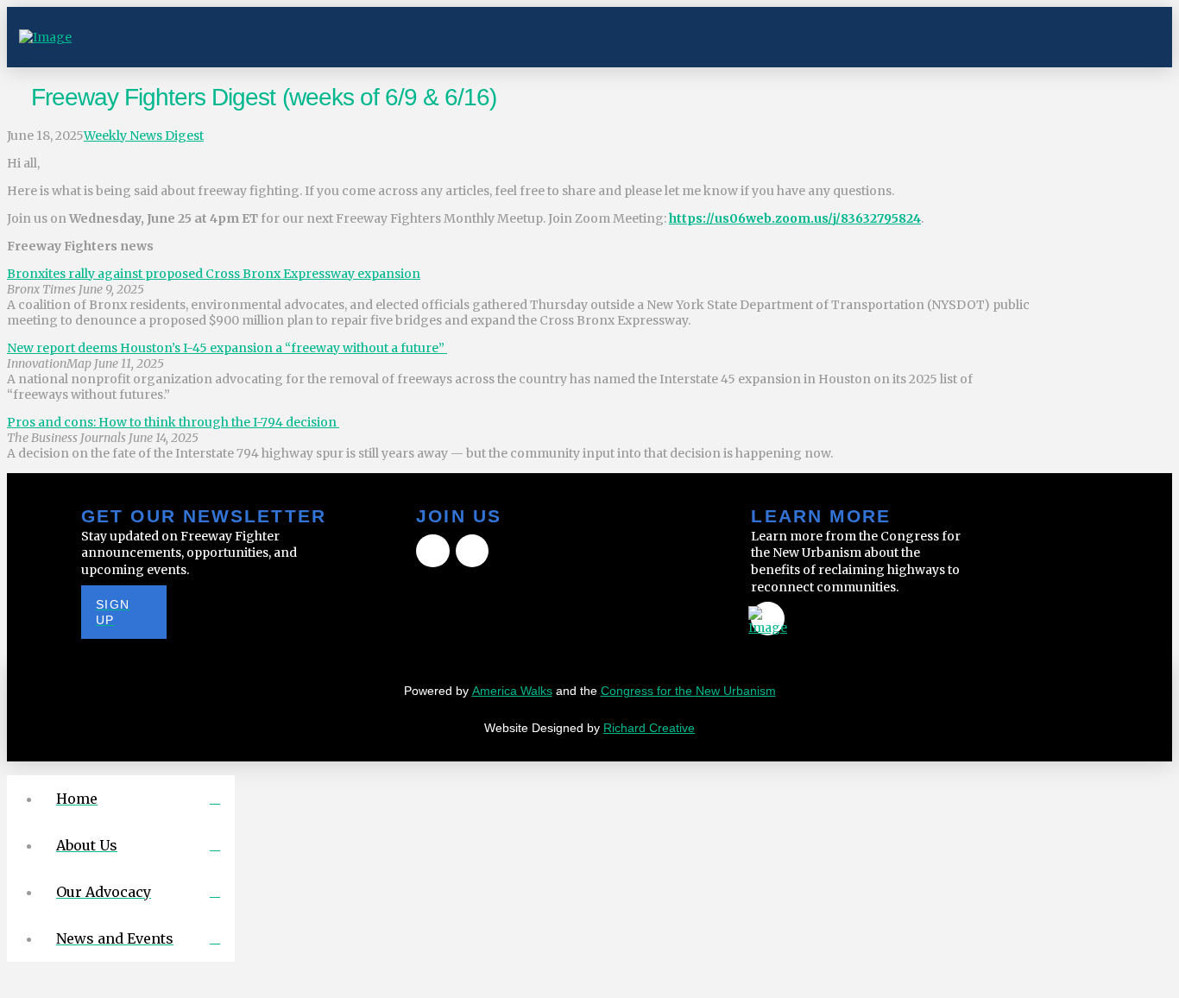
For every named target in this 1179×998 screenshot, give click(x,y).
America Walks (512, 691)
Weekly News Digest (144, 135)
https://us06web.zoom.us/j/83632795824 (795, 218)
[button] (1142, 37)
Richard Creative (649, 728)
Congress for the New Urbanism (688, 691)
